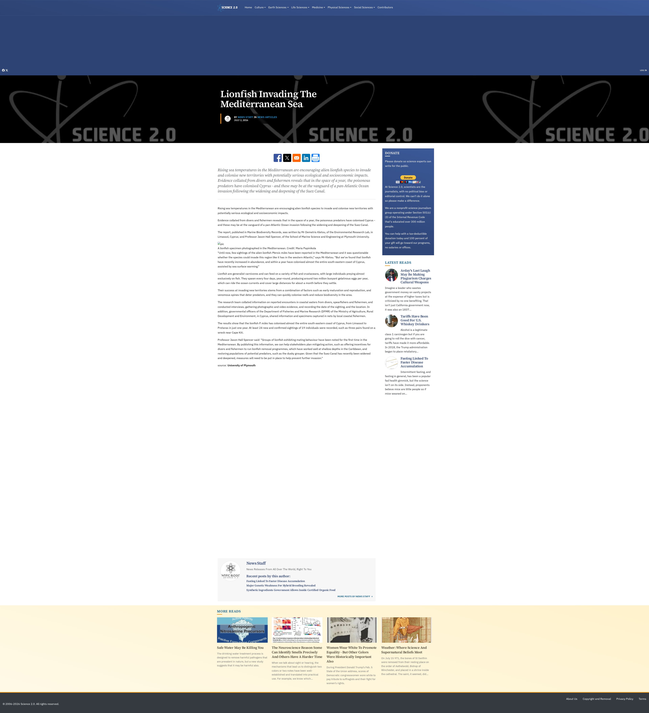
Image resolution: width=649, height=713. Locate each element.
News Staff (245, 117)
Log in (643, 70)
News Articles (267, 117)
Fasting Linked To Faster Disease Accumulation (275, 581)
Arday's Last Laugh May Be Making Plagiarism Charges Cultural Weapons (416, 276)
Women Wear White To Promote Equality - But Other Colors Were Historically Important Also (352, 654)
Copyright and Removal (597, 698)
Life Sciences (299, 7)
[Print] (315, 158)
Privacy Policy (624, 698)
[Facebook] (3, 70)
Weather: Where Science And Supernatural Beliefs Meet (404, 650)
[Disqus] (297, 414)
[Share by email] (297, 158)
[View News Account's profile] (228, 119)
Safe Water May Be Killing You (240, 647)
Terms (642, 698)
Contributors (385, 7)
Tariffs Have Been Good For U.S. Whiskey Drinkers (415, 320)
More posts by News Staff (354, 596)
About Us (571, 698)
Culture (259, 7)
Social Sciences (363, 7)
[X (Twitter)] (6, 70)
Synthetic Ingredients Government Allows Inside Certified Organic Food (290, 590)
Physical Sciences (338, 7)
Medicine (317, 7)
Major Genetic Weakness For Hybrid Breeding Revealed (281, 585)
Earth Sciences (277, 7)
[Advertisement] (324, 43)
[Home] (229, 8)
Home (248, 7)
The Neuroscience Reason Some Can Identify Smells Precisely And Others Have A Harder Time (297, 652)
